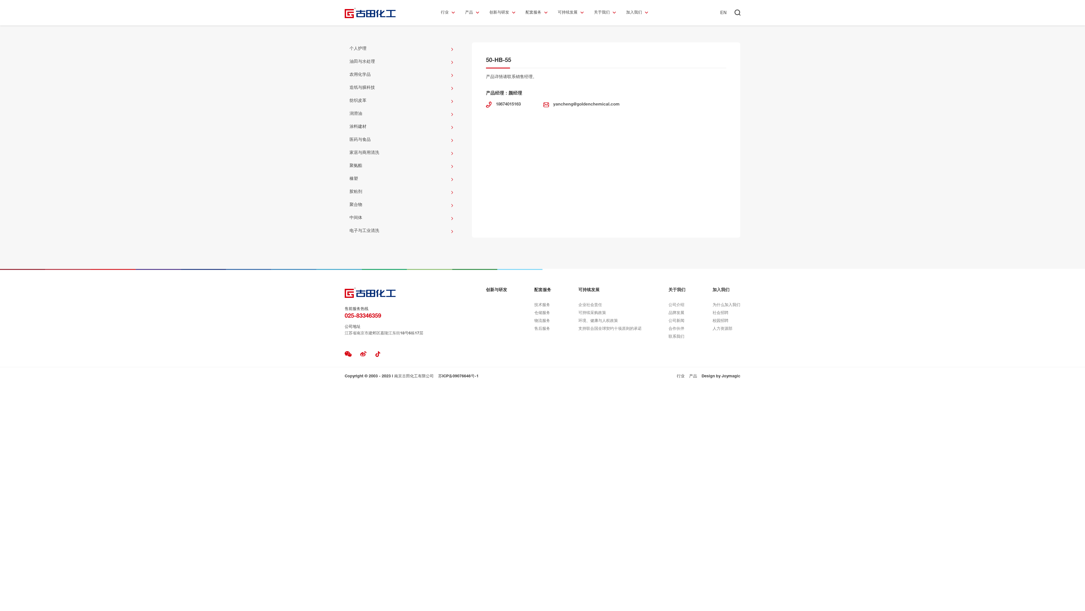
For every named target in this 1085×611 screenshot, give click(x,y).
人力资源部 (722, 329)
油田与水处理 (362, 62)
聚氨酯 (356, 166)
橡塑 (354, 179)
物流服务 (542, 321)
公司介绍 (676, 305)
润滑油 (356, 114)
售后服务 (542, 329)
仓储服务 (542, 313)
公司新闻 (676, 321)
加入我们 (634, 13)
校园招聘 (720, 321)
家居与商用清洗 (364, 153)
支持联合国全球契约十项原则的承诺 (610, 329)
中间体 (356, 218)
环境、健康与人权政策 (598, 321)
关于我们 (602, 13)
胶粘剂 (356, 192)
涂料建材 (358, 127)
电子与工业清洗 (364, 231)
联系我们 (676, 337)
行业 (445, 13)
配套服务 (533, 13)
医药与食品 (360, 140)
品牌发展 (676, 313)
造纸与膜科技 (362, 88)
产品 (469, 13)
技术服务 (542, 305)
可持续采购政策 (592, 313)
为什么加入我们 (726, 305)
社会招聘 (720, 313)
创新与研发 (499, 13)
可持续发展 (568, 13)
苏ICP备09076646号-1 (458, 376)
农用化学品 (360, 75)
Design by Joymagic (721, 376)
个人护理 (358, 49)
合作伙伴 (676, 329)
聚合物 (356, 205)
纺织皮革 (358, 101)
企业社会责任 (590, 305)
